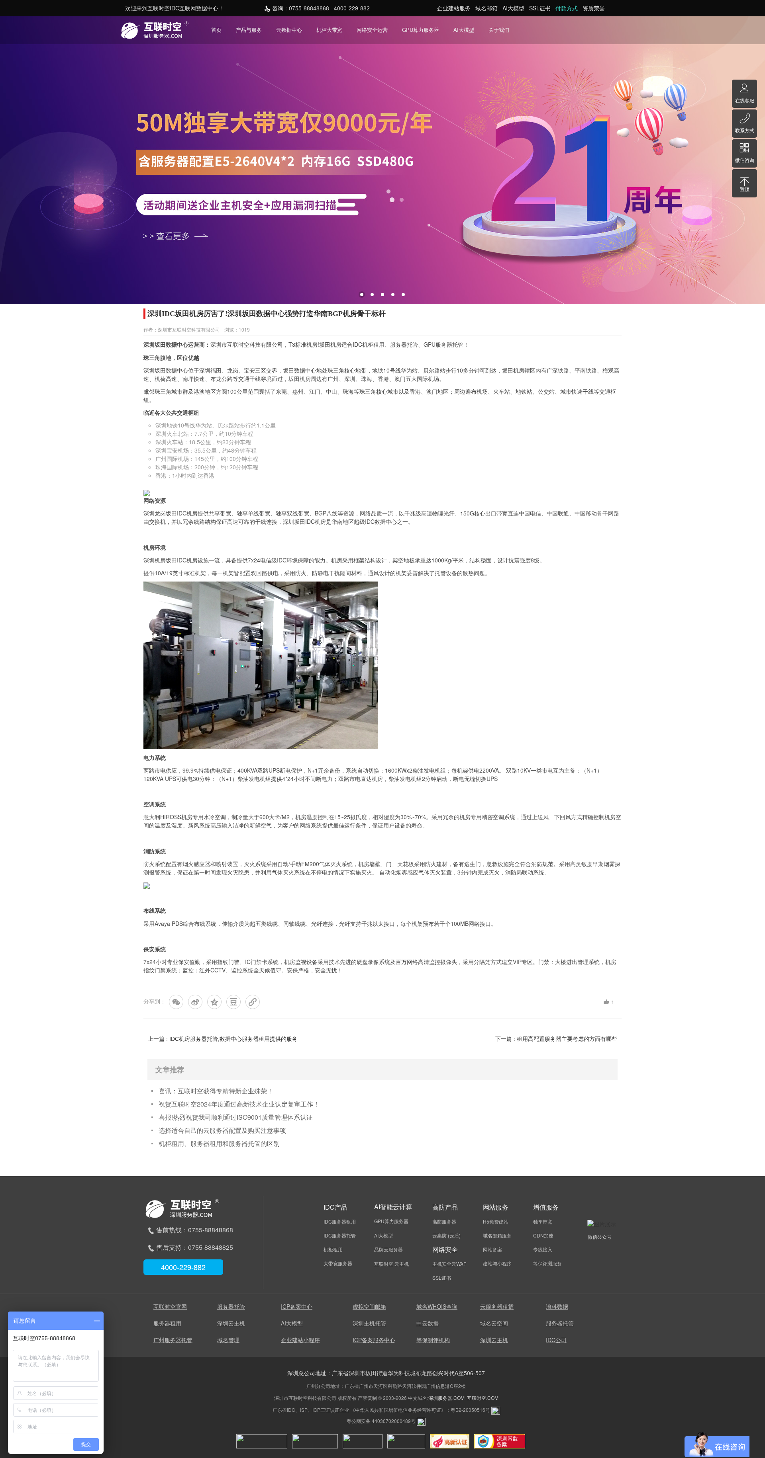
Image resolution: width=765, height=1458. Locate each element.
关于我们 (498, 29)
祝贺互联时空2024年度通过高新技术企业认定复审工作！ (239, 1104)
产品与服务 (249, 29)
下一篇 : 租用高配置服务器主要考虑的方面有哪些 (556, 1039)
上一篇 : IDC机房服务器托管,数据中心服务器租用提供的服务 (223, 1039)
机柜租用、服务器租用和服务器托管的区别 (219, 1143)
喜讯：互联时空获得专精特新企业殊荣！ (216, 1090)
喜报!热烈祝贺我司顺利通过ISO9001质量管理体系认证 (236, 1117)
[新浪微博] (195, 1002)
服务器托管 (404, 344)
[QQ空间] (214, 1002)
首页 (216, 29)
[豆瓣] (233, 1002)
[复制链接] (252, 1002)
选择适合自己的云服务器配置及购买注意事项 (222, 1130)
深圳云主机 (231, 1323)
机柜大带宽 (329, 29)
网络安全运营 (372, 29)
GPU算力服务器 (420, 29)
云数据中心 (289, 29)
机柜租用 (373, 344)
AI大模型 (463, 29)
